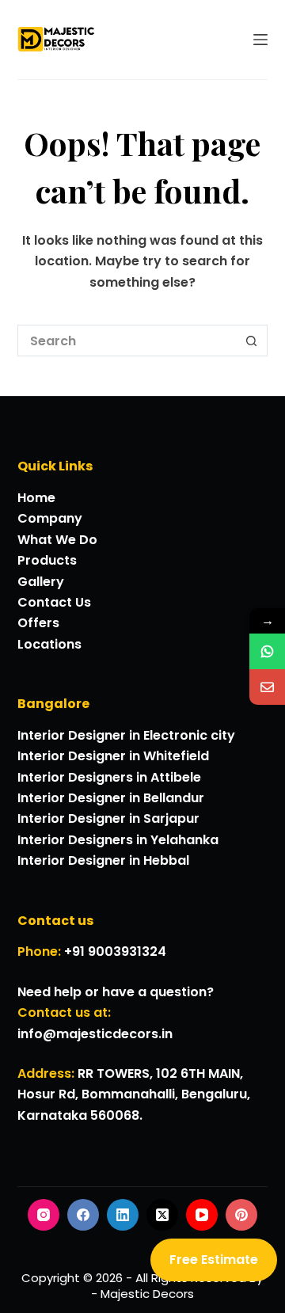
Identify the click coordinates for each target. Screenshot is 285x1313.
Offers (38, 623)
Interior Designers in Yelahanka (117, 840)
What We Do (57, 540)
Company (49, 518)
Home (36, 498)
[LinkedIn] (123, 1215)
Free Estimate (213, 1259)
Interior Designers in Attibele (109, 777)
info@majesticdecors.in (95, 1034)
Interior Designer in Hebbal (103, 860)
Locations (49, 644)
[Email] (267, 687)
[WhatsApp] (267, 651)
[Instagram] (43, 1215)
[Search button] (252, 340)
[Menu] (260, 39)
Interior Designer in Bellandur (110, 798)
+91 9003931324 (115, 951)
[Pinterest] (241, 1215)
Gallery (40, 582)
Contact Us (54, 602)
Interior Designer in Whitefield (113, 756)
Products (47, 560)
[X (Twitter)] (162, 1215)
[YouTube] (202, 1215)
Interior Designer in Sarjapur (108, 818)
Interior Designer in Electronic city (126, 735)
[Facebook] (83, 1215)
